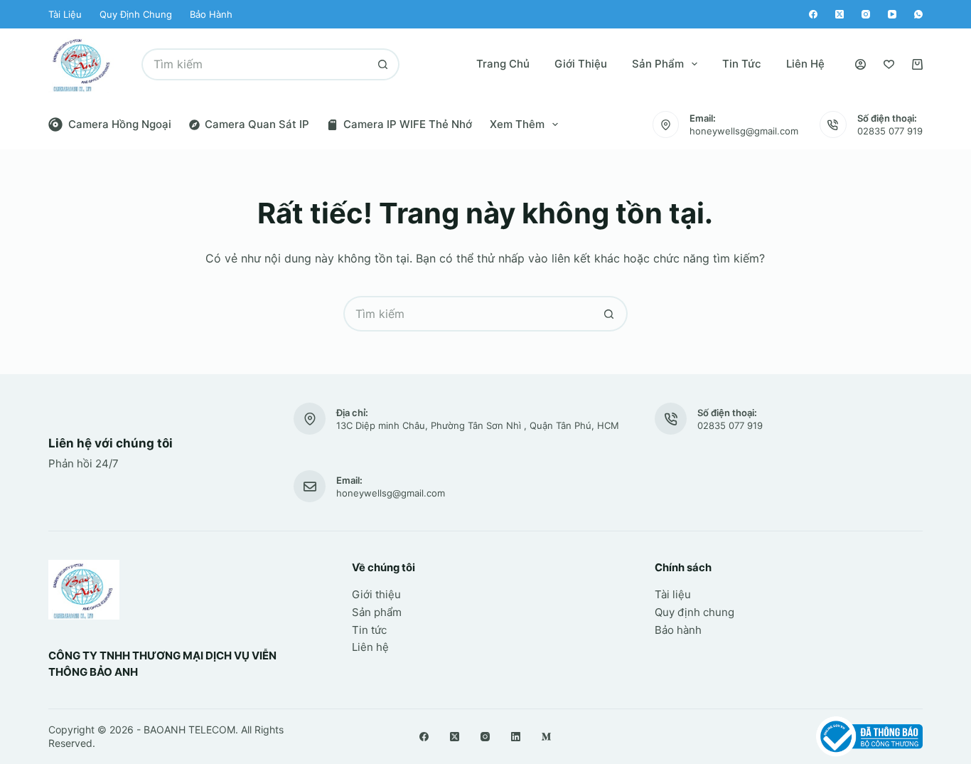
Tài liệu (65, 14)
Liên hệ (805, 63)
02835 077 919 (890, 131)
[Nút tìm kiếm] (383, 64)
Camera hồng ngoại (119, 124)
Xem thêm (517, 124)
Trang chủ (503, 63)
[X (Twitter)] (839, 14)
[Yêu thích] (889, 64)
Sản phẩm (658, 63)
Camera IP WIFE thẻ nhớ (407, 124)
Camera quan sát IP (257, 124)
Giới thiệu (580, 63)
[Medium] (546, 736)
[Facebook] (813, 14)
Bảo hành (211, 14)
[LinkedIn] (515, 736)
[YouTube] (892, 14)
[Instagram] (866, 14)
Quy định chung (136, 14)
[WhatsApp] (918, 14)
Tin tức (741, 63)
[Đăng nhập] (860, 64)
